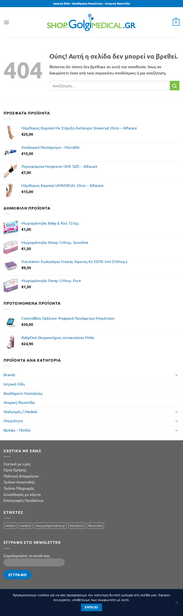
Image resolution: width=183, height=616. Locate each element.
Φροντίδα (95, 526)
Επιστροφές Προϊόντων (24, 500)
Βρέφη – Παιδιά (17, 429)
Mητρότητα (13, 420)
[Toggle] (176, 375)
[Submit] (174, 85)
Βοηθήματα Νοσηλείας (23, 393)
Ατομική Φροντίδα (19, 402)
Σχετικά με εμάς (17, 463)
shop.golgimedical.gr (50, 526)
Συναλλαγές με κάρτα (22, 494)
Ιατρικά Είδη (14, 383)
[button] (6, 22)
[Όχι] (176, 604)
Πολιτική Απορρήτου (21, 475)
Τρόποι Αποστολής (19, 481)
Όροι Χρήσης (15, 469)
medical (25, 526)
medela (10, 526)
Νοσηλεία (77, 526)
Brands (9, 374)
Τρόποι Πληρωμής (19, 488)
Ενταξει (91, 607)
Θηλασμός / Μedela (20, 411)
